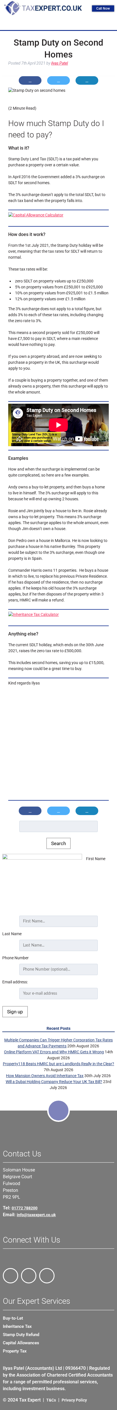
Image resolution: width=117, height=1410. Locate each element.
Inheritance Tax (17, 1326)
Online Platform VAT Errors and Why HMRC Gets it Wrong (54, 1052)
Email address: (15, 982)
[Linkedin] (47, 1275)
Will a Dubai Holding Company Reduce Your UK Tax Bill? (54, 1081)
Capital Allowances (21, 1342)
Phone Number (15, 958)
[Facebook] (10, 1275)
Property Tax (15, 1351)
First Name (95, 858)
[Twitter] (28, 1275)
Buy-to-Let (13, 1318)
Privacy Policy (74, 1400)
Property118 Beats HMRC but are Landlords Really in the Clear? (58, 1064)
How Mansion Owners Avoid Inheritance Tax (44, 1075)
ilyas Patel (59, 63)
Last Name (12, 934)
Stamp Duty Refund (21, 1334)
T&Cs (51, 1400)
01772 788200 (24, 1208)
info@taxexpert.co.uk (36, 1215)
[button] (60, 23)
